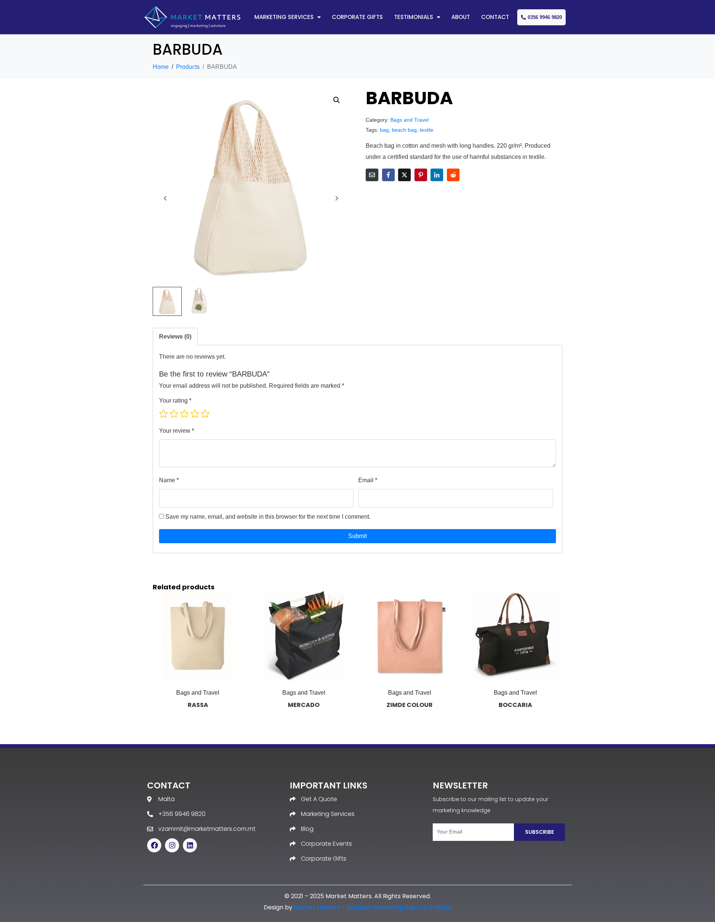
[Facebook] (154, 845)
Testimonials (413, 17)
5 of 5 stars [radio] (205, 413)
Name (169, 480)
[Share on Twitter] (404, 175)
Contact (495, 17)
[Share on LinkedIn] (436, 175)
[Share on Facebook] (388, 175)
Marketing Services (284, 17)
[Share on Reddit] (453, 175)
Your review (176, 431)
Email (367, 480)
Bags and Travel (409, 120)
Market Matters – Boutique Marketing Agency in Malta (373, 907)
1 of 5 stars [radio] (163, 413)
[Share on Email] (372, 175)
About (460, 17)
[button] (336, 100)
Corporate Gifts (357, 17)
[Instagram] (172, 845)
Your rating (175, 400)
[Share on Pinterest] (420, 175)
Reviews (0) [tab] (175, 336)
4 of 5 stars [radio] (194, 413)
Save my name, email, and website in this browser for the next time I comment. (268, 516)
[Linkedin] (190, 845)
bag (384, 130)
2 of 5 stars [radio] (173, 413)
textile (426, 130)
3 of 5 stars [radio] (184, 413)
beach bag (404, 130)
